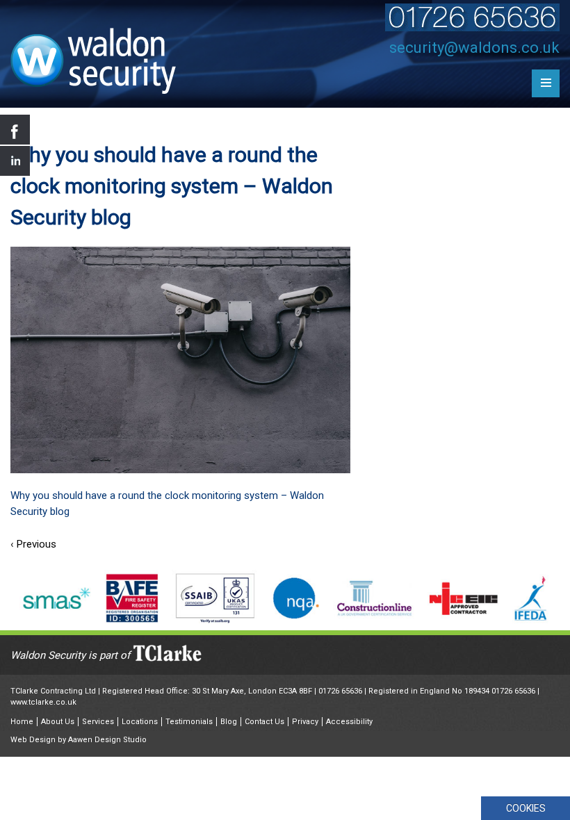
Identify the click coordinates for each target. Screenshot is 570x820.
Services (98, 721)
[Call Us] (472, 28)
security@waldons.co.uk (474, 47)
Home (21, 721)
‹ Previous (33, 544)
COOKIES (526, 808)
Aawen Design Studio (107, 739)
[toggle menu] (546, 83)
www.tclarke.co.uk (43, 702)
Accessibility (349, 721)
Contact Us (264, 721)
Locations (140, 721)
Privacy (305, 721)
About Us (57, 721)
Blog (228, 721)
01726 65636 (340, 691)
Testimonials (189, 721)
